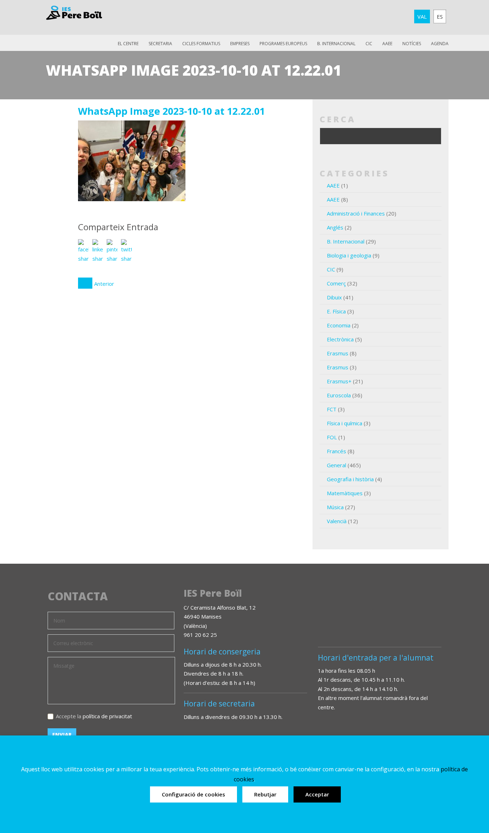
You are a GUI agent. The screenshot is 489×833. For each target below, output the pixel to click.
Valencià (337, 521)
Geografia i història (350, 479)
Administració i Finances (356, 213)
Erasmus (337, 353)
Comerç (336, 283)
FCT (332, 409)
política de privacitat (107, 716)
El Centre (128, 44)
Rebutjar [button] (265, 794)
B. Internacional (345, 241)
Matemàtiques (345, 493)
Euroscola (339, 395)
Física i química (344, 423)
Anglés (335, 227)
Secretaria (160, 44)
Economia (338, 325)
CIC (368, 44)
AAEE (387, 44)
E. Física (336, 311)
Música (335, 507)
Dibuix (334, 297)
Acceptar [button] (317, 794)
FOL (332, 437)
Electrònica (340, 339)
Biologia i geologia (349, 255)
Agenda (440, 44)
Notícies (411, 44)
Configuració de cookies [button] (193, 794)
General (336, 465)
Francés (336, 451)
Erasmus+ (339, 381)
